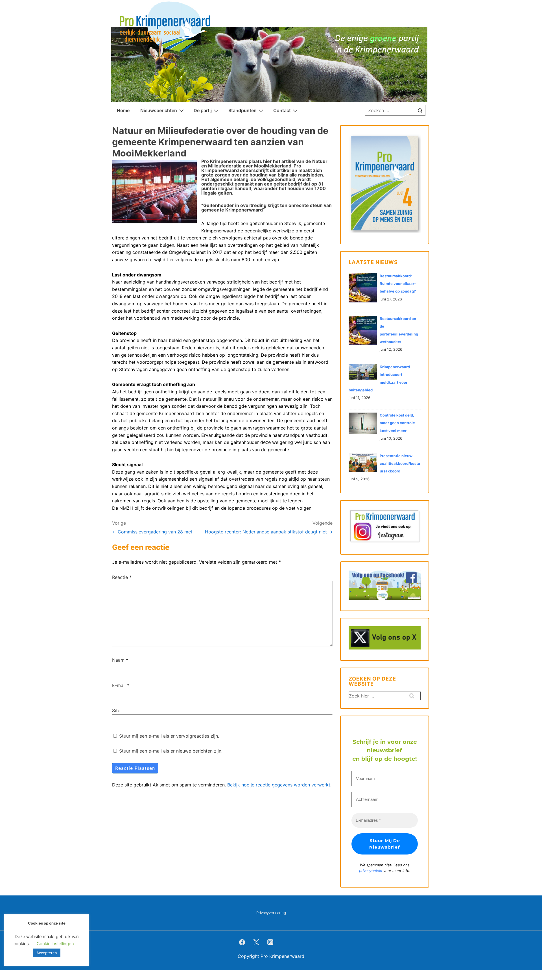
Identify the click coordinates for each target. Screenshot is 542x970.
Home (123, 110)
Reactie (122, 577)
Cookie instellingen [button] (55, 943)
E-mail (119, 685)
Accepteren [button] (46, 953)
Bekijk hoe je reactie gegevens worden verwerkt (278, 785)
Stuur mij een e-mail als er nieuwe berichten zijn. (170, 751)
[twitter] (256, 942)
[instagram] (270, 942)
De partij (203, 110)
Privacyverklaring (271, 912)
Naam (118, 660)
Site (116, 710)
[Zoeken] (420, 110)
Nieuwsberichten (158, 110)
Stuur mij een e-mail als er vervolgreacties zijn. (169, 736)
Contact (282, 110)
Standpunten (242, 110)
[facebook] (242, 942)
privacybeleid (371, 870)
